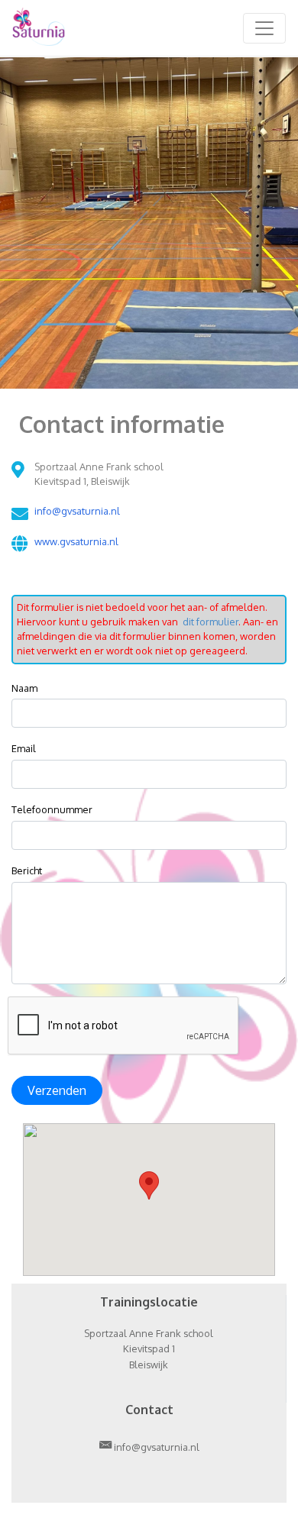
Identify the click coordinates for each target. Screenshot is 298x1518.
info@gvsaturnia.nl (77, 511)
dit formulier (209, 621)
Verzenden (57, 1090)
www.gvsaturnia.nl (76, 541)
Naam (24, 688)
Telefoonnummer (51, 809)
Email (23, 748)
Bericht (26, 870)
